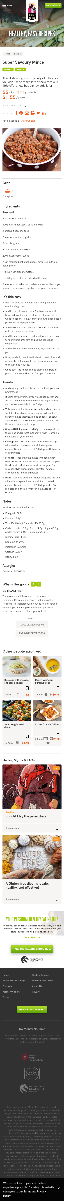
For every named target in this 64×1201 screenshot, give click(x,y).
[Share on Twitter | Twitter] (38, 113)
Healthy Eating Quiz (32, 1009)
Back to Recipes (14, 53)
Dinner (8, 69)
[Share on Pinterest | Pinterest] (21, 113)
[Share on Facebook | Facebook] (16, 113)
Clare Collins (28, 120)
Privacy (36, 991)
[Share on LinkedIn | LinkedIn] (44, 113)
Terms (5, 997)
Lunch (20, 69)
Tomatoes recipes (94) (32, 624)
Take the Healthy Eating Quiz (32, 949)
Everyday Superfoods (32, 633)
